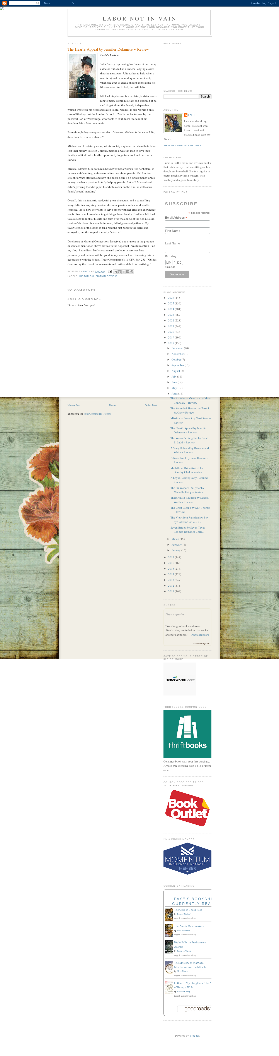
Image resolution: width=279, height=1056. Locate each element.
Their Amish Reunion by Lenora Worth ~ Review (189, 500)
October (177, 359)
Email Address (176, 218)
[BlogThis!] (119, 272)
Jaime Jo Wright (184, 950)
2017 (171, 557)
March (176, 539)
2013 (171, 580)
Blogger (194, 1035)
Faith (192, 115)
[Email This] (115, 272)
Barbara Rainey (183, 991)
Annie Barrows (200, 635)
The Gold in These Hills (188, 910)
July (174, 376)
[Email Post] (109, 271)
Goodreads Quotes (201, 643)
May (175, 388)
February (177, 544)
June (175, 382)
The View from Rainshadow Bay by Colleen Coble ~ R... (189, 519)
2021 (171, 326)
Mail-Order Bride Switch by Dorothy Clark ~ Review (186, 470)
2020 (171, 332)
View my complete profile (182, 145)
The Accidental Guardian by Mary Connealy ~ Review (190, 400)
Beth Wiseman (183, 930)
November (178, 354)
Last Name (172, 243)
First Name (172, 230)
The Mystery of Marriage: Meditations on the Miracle (190, 965)
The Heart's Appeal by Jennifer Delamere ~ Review (188, 430)
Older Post (151, 405)
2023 (171, 315)
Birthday (170, 256)
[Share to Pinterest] (132, 272)
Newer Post (74, 405)
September (178, 365)
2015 (171, 568)
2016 (171, 563)
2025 (171, 303)
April (175, 393)
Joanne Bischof (183, 913)
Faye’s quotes (174, 614)
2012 (171, 585)
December (178, 348)
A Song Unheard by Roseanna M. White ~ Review (190, 450)
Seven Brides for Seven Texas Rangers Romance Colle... (187, 529)
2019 (171, 337)
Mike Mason (182, 971)
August (176, 371)
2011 (171, 591)
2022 (171, 320)
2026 (171, 298)
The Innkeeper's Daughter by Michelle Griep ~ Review (187, 490)
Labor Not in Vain (140, 18)
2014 (171, 574)
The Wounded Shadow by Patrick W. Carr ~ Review (190, 410)
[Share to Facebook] (128, 272)
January (176, 550)
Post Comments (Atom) (97, 414)
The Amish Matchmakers (189, 926)
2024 (171, 309)
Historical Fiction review (98, 276)
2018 (171, 343)
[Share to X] (123, 272)
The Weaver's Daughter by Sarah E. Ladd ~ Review (189, 440)
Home (112, 405)
